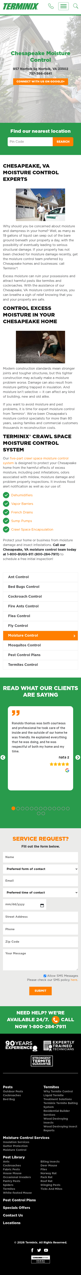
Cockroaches (12, 1095)
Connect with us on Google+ (41, 81)
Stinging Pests (50, 1185)
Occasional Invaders (17, 1177)
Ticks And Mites (51, 1189)
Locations (11, 1223)
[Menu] (63, 6)
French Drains (22, 512)
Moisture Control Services (26, 1138)
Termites (51, 1087)
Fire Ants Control (23, 606)
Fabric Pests (11, 1169)
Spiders (8, 1185)
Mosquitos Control (24, 645)
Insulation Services (16, 1142)
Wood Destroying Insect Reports (60, 1128)
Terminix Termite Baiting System (60, 1105)
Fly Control (18, 626)
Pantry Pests (11, 1181)
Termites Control (23, 665)
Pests (8, 1087)
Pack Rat (46, 1177)
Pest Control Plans (24, 655)
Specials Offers (16, 1208)
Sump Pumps (21, 521)
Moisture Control (23, 635)
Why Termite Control (58, 1091)
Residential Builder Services (56, 1113)
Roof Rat (46, 1181)
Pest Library (14, 1157)
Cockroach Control (25, 596)
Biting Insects (50, 1161)
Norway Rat (48, 1173)
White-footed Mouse (17, 1193)
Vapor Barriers (22, 503)
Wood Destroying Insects (55, 1121)
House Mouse (12, 1173)
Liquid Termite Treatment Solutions (57, 1097)
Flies (43, 1169)
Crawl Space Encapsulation (32, 529)
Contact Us (13, 1215)
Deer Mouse (48, 1165)
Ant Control (18, 577)
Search (63, 141)
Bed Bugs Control (23, 587)
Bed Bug (9, 1099)
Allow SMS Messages (62, 975)
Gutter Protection (15, 1146)
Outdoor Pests (13, 1091)
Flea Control (19, 616)
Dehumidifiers (22, 495)
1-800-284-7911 (47, 1027)
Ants (6, 1161)
